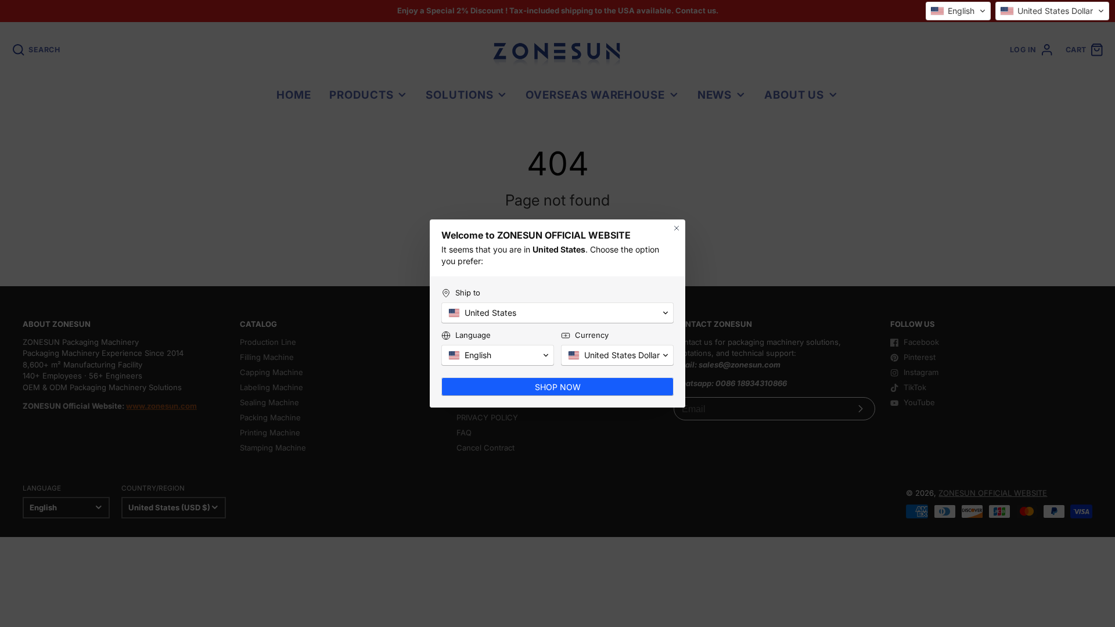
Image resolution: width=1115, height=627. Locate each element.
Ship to (467, 292)
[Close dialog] (676, 228)
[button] (958, 11)
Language (473, 335)
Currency (592, 335)
